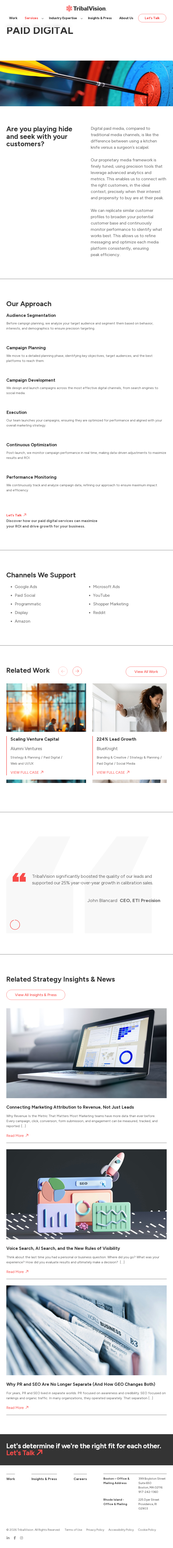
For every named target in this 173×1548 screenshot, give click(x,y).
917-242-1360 (148, 1492)
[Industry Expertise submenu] (81, 18)
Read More (15, 1136)
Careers (80, 1479)
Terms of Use (73, 1530)
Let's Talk (20, 1453)
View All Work (146, 671)
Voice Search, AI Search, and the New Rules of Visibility (63, 1248)
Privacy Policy (95, 1530)
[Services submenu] (42, 18)
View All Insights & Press (36, 995)
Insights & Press (44, 1479)
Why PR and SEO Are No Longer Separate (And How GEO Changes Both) (80, 1384)
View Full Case (25, 773)
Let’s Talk (14, 515)
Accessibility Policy (121, 1530)
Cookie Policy (147, 1530)
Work (10, 1479)
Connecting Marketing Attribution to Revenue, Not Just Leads (70, 1107)
